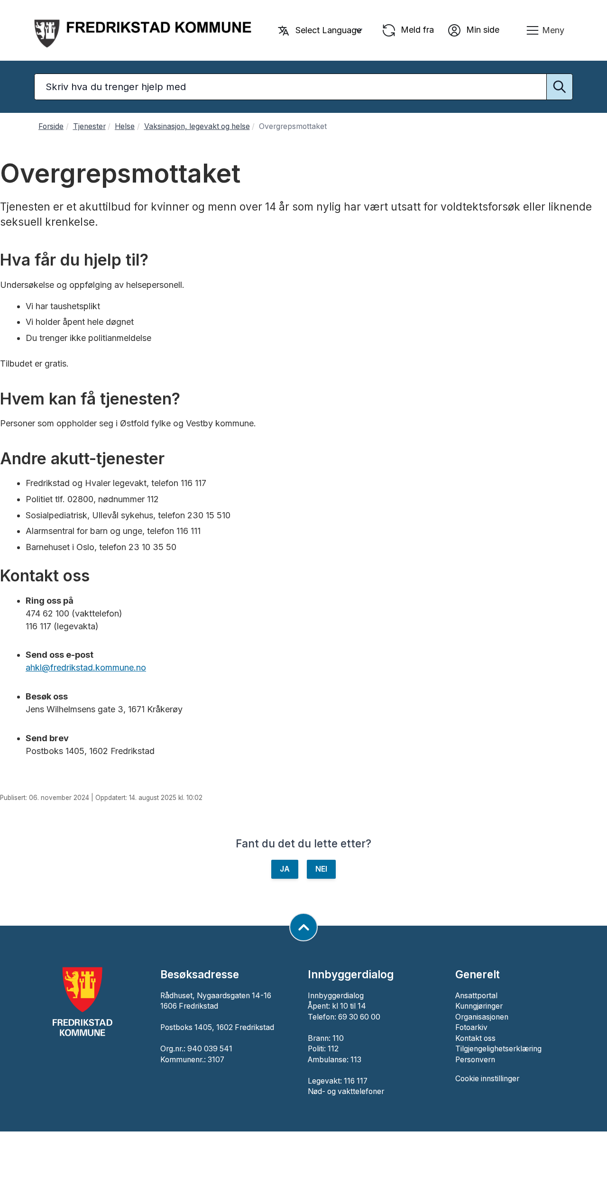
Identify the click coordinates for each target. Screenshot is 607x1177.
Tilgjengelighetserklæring (498, 1048)
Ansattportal (476, 995)
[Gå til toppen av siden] (303, 927)
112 (333, 1048)
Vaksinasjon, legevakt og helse (197, 126)
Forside (51, 126)
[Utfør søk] (559, 87)
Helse (125, 126)
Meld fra (416, 30)
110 (338, 1038)
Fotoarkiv (471, 1027)
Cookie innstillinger (487, 1078)
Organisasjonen (481, 1016)
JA (285, 869)
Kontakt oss (475, 1038)
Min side (481, 30)
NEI (321, 869)
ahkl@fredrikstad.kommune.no (86, 667)
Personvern (475, 1059)
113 (355, 1059)
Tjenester (89, 126)
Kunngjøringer (479, 1006)
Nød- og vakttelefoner (346, 1091)
